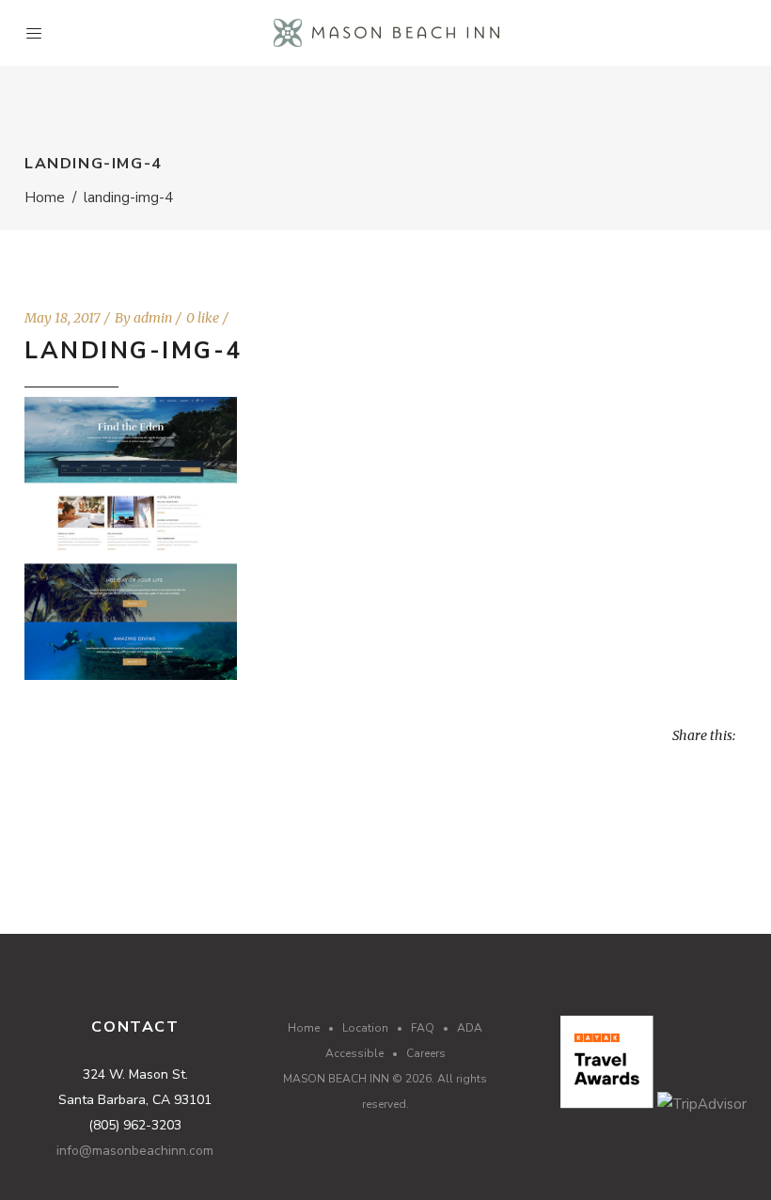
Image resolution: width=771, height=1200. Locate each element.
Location (365, 1027)
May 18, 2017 (62, 317)
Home (44, 197)
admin (153, 317)
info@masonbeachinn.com (134, 1151)
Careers (426, 1053)
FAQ (422, 1027)
